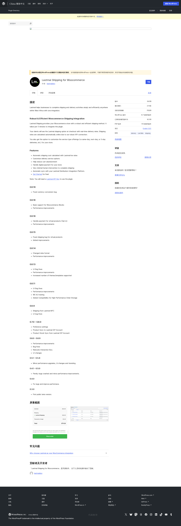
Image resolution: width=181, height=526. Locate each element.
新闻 (9, 498)
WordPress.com (147, 495)
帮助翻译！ (100, 16)
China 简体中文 (33, 515)
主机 (9, 502)
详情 (33, 93)
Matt (143, 498)
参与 (109, 495)
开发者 (77, 502)
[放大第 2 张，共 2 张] (106, 409)
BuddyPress (146, 505)
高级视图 (118, 139)
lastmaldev (51, 84)
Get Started (37, 174)
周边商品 (112, 505)
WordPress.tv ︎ (80, 505)
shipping (147, 133)
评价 (42, 93)
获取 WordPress (171, 3)
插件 (43, 502)
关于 (9, 495)
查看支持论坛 (120, 175)
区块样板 (45, 505)
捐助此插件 (119, 193)
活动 (109, 498)
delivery (133, 133)
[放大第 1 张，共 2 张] (66, 409)
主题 (43, 498)
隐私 (9, 505)
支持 (149, 93)
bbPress (145, 502)
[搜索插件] (30, 23)
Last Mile (140, 133)
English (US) (147, 128)
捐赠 (110, 502)
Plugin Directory (13, 10)
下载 (148, 82)
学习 (76, 495)
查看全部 (148, 157)
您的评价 (118, 157)
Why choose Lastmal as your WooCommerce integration (51, 453)
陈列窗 (44, 495)
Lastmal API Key (53, 179)
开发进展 (51, 93)
